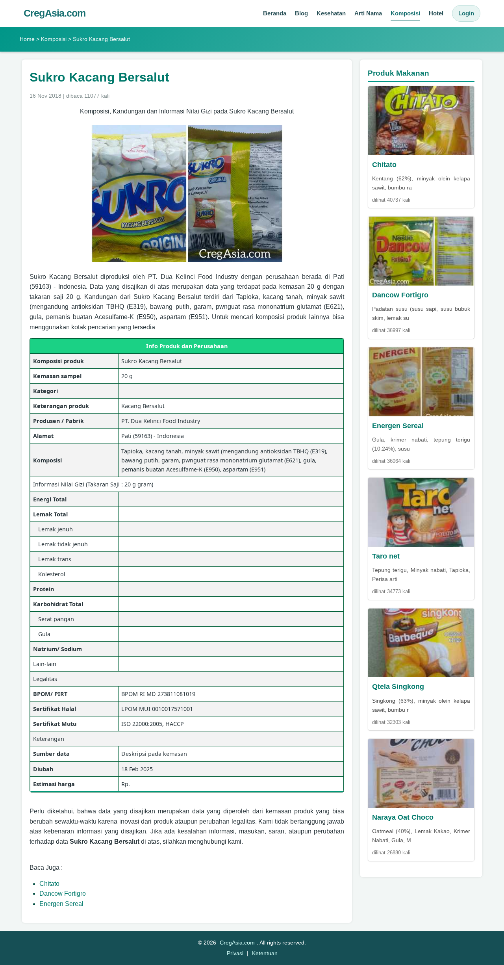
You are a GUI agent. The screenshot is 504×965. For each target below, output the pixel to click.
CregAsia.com (55, 13)
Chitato (49, 883)
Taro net (386, 556)
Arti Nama (368, 13)
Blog (301, 13)
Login (466, 13)
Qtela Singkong (398, 686)
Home (27, 39)
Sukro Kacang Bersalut (99, 77)
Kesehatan (331, 13)
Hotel (436, 13)
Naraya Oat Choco (403, 817)
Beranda (274, 13)
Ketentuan (265, 953)
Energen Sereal (61, 903)
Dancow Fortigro (62, 893)
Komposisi (405, 13)
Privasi (235, 953)
